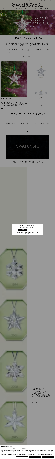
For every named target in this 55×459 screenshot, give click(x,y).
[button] (41, 224)
